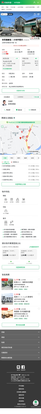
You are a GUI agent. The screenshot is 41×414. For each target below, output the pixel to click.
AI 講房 (9, 34)
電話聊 (8, 110)
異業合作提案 (21, 404)
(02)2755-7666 (21, 377)
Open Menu (38, 2)
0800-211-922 (25, 375)
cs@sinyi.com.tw (24, 379)
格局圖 (10, 14)
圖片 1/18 (4, 14)
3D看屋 (3, 34)
